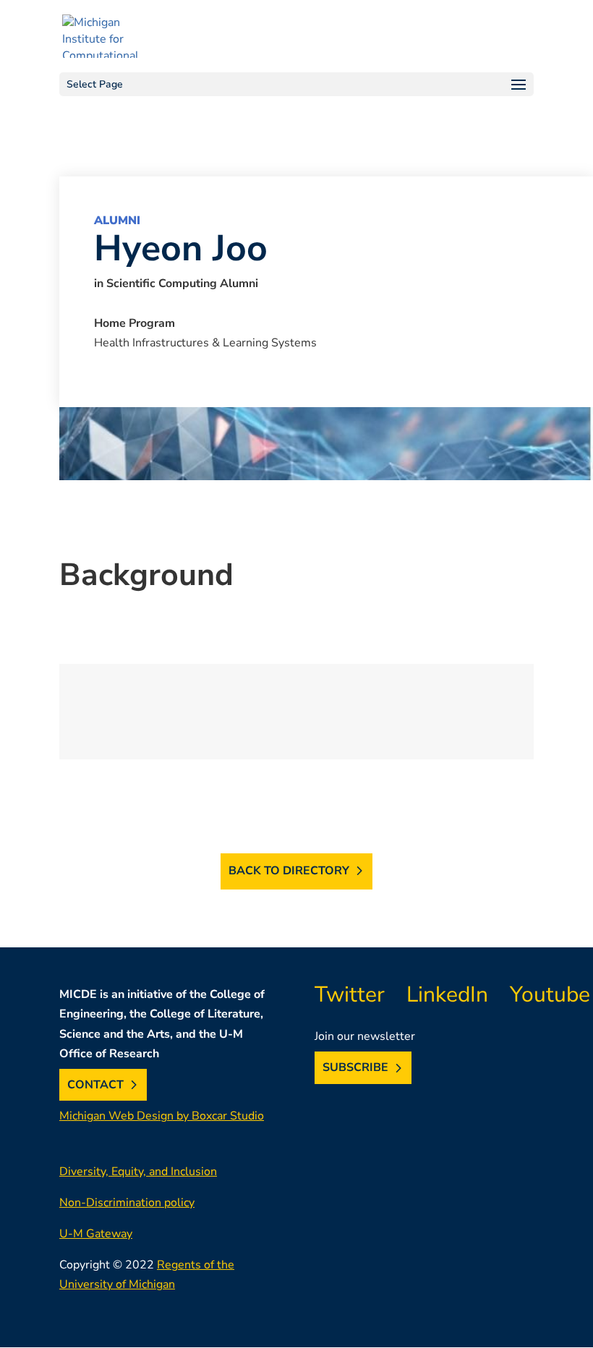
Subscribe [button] (355, 1068)
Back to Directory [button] (289, 871)
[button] (296, 84)
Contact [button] (95, 1085)
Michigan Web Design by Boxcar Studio (161, 1116)
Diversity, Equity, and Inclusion (138, 1172)
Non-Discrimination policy (127, 1203)
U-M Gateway (95, 1234)
